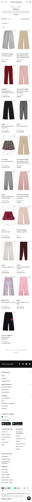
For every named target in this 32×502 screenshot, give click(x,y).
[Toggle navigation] (2, 2)
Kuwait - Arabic (5, 477)
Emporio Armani (21, 230)
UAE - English (5, 469)
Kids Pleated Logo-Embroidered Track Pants (8, 91)
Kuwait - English (6, 474)
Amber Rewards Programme (6, 462)
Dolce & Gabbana (7, 335)
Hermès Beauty (5, 392)
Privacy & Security (20, 443)
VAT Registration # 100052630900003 (16, 493)
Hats (3, 400)
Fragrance (4, 378)
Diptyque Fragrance (7, 387)
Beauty (3, 375)
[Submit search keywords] (5, 2)
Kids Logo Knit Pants (22, 126)
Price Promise (5, 442)
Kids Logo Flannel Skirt (7, 161)
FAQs (3, 445)
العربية (5, 416)
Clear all (3, 27)
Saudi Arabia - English (7, 480)
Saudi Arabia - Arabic (7, 482)
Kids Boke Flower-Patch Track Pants (8, 127)
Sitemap (18, 449)
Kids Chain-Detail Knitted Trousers (23, 267)
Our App (18, 436)
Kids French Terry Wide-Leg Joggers (23, 91)
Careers (18, 441)
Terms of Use (19, 446)
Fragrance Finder (6, 459)
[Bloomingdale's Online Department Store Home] (16, 2)
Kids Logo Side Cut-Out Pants (23, 303)
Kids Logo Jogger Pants (8, 267)
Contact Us (4, 431)
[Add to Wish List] (14, 30)
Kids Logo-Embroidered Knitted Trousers (8, 197)
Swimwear (4, 408)
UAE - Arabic (5, 472)
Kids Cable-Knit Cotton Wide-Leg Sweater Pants (23, 56)
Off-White (5, 159)
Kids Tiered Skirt (6, 231)
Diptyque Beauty (6, 381)
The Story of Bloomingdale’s (20, 432)
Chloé (18, 124)
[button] (7, 48)
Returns (4, 439)
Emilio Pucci (5, 300)
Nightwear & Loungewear (8, 403)
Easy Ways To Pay (20, 438)
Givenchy (4, 89)
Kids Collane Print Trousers (8, 302)
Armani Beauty (5, 389)
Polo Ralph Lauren (7, 54)
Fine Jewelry (5, 406)
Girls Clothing (16, 7)
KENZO (3, 124)
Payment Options (6, 437)
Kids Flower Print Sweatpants (6, 338)
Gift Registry (5, 456)
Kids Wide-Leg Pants (7, 55)
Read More (16, 14)
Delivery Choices (6, 434)
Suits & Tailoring (6, 398)
